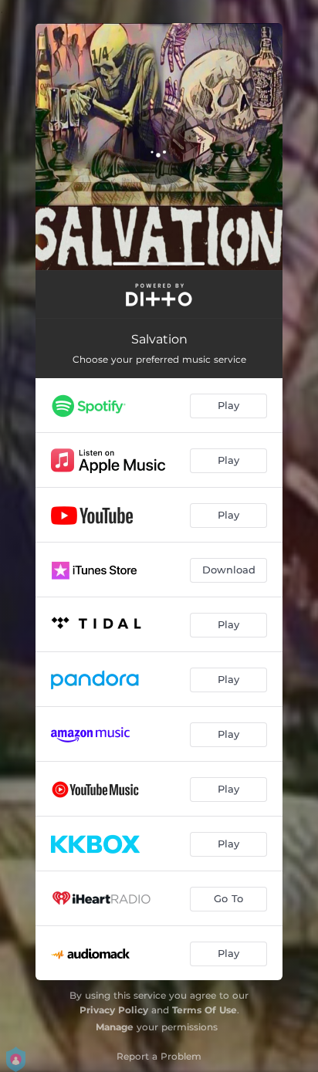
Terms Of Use (204, 1010)
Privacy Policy (114, 1010)
